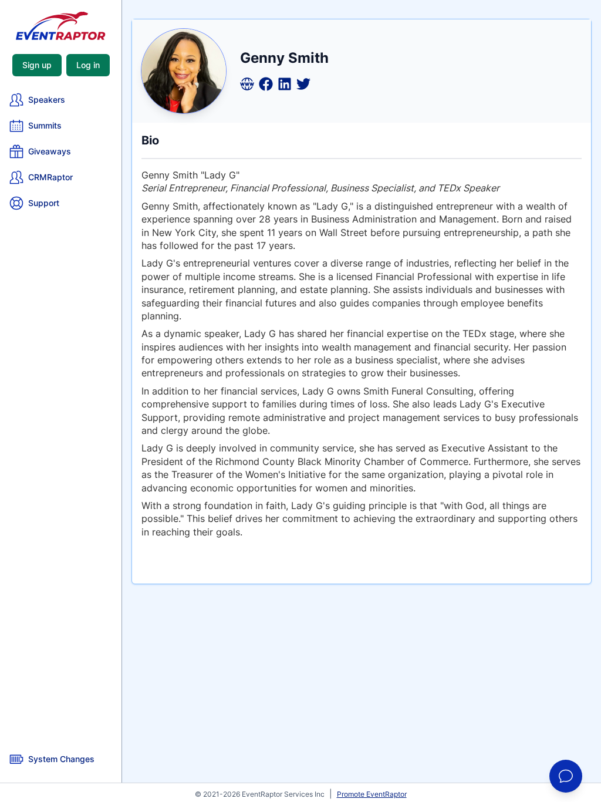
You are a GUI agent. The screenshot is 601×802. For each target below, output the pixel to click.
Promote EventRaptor (372, 794)
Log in (88, 65)
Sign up (37, 65)
